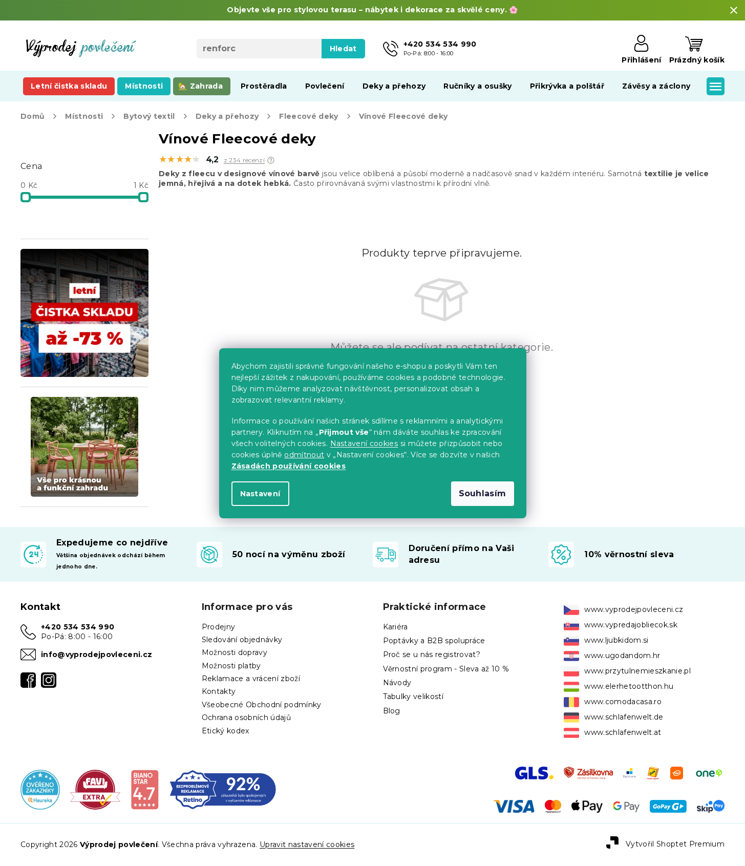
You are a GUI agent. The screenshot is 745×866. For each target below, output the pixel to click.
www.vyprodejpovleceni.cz (633, 609)
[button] (270, 160)
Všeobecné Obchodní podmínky (262, 704)
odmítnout (304, 454)
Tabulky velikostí (413, 696)
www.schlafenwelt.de (623, 717)
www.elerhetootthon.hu (628, 686)
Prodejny (219, 626)
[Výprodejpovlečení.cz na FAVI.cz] (95, 789)
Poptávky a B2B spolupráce (434, 640)
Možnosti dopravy (234, 652)
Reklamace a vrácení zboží (251, 678)
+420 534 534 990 (77, 626)
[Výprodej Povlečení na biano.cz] (145, 789)
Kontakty (219, 691)
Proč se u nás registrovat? (432, 654)
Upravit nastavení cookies (307, 844)
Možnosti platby (231, 665)
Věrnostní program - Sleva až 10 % (446, 668)
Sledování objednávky (242, 639)
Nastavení (260, 493)
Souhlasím (482, 493)
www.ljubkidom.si (616, 640)
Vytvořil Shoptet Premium (675, 844)
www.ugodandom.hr (622, 655)
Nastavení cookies (364, 443)
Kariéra (395, 626)
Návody (397, 682)
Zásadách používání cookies (288, 466)
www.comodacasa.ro (623, 701)
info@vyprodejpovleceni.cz (96, 654)
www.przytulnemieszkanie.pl (637, 670)
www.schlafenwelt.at (622, 732)
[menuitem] (69, 86)
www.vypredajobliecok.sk (630, 624)
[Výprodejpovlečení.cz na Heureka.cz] (40, 789)
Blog (391, 710)
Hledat (343, 48)
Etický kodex (225, 730)
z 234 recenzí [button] (244, 160)
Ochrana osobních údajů (246, 717)
